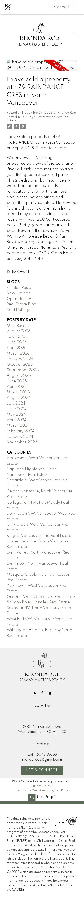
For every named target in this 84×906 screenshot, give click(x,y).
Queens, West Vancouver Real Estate (41, 597)
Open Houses (19, 299)
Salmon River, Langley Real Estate (38, 602)
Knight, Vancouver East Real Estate (39, 536)
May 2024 (16, 414)
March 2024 (18, 426)
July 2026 (16, 337)
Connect (62, 7)
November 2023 (22, 442)
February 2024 (20, 431)
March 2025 (18, 392)
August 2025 (19, 376)
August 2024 (19, 398)
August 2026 (19, 331)
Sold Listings (18, 310)
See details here (51, 148)
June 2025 (17, 381)
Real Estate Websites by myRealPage (42, 790)
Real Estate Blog (21, 304)
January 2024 (20, 437)
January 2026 (20, 359)
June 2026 (17, 342)
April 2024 (16, 420)
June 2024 (17, 409)
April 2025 (17, 387)
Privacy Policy (41, 786)
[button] (35, 693)
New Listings (18, 293)
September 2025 (23, 370)
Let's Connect (42, 770)
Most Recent (18, 326)
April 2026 (16, 348)
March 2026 (18, 354)
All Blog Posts (19, 288)
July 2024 (16, 403)
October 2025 (20, 365)
